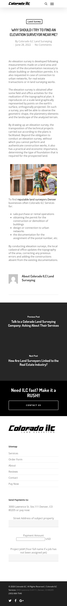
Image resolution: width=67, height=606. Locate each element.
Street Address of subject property (33, 518)
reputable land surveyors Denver (36, 199)
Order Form (15, 459)
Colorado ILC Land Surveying (35, 41)
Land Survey (34, 21)
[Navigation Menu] (52, 3)
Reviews (13, 471)
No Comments (43, 44)
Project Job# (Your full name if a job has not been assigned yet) (33, 550)
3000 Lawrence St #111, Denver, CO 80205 (35, 590)
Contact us (33, 405)
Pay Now (14, 484)
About (12, 465)
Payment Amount (33, 535)
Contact (13, 477)
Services (13, 453)
